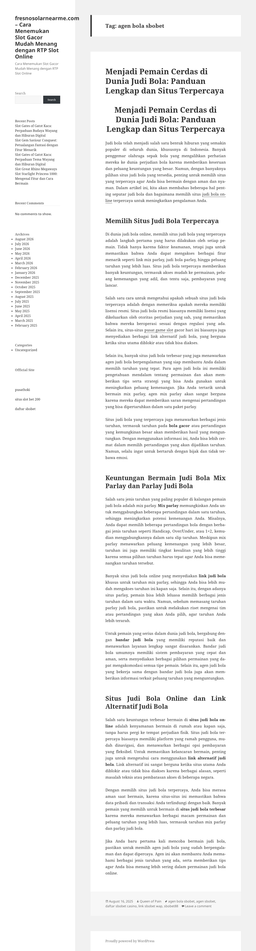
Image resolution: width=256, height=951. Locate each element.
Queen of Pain (150, 901)
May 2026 (22, 253)
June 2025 (22, 306)
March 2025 (24, 320)
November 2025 (27, 282)
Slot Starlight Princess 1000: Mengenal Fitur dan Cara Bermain (36, 179)
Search (20, 93)
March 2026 (24, 263)
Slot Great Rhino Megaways (36, 169)
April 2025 (23, 316)
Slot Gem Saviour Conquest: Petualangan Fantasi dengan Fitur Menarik (36, 145)
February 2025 (26, 325)
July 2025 (22, 301)
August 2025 (24, 296)
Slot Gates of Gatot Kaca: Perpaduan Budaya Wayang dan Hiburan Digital (36, 131)
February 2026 (26, 268)
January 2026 (25, 272)
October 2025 (25, 287)
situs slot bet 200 (27, 399)
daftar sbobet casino (121, 906)
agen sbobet (205, 901)
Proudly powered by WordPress (129, 941)
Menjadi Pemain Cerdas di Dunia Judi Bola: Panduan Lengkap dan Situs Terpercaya (164, 81)
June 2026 (22, 248)
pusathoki (22, 390)
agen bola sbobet (181, 901)
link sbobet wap (150, 906)
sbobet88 (171, 906)
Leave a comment (198, 906)
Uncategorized (26, 350)
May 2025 (22, 311)
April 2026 (23, 258)
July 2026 (22, 244)
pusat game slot (158, 330)
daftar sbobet (25, 409)
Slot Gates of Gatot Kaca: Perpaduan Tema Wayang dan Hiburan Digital (35, 159)
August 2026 (24, 239)
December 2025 (27, 277)
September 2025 (27, 292)
